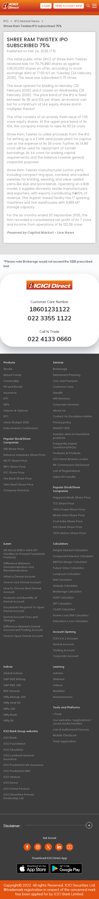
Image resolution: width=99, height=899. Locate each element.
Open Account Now (68, 5)
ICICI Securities (13, 749)
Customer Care (63, 386)
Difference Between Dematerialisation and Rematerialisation (18, 566)
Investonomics (63, 697)
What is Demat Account (19, 576)
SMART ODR (61, 428)
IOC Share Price (13, 472)
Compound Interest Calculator (73, 556)
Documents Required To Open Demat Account (23, 609)
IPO (6, 21)
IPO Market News (27, 21)
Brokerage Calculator (67, 591)
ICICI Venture (11, 777)
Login (46, 5)
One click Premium (65, 381)
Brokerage (60, 369)
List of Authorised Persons (71, 729)
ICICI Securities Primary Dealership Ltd (18, 796)
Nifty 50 (8, 720)
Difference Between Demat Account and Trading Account (23, 628)
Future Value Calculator (68, 568)
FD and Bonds (13, 386)
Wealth (58, 392)
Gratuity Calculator (65, 585)
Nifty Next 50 (11, 702)
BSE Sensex (11, 691)
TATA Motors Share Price (69, 533)
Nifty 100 (9, 708)
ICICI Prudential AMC (17, 771)
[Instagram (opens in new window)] (37, 847)
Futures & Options (15, 410)
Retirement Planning (66, 375)
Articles (58, 673)
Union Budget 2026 (16, 422)
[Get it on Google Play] (66, 868)
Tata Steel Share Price (18, 484)
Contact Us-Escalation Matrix (72, 416)
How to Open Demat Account (23, 636)
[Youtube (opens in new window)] (69, 847)
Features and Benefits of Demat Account (20, 599)
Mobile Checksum (65, 735)
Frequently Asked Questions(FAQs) (65, 445)
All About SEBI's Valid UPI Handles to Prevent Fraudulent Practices (24, 553)
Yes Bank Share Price (17, 478)
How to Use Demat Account (22, 582)
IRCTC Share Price (15, 460)
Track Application (64, 741)
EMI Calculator (62, 579)
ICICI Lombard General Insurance (18, 757)
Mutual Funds (12, 375)
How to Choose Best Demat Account (22, 590)
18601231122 (49, 309)
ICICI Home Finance (16, 788)
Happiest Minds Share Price (71, 497)
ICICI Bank (10, 737)
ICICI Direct (10, 782)
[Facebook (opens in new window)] (27, 847)
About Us (59, 410)
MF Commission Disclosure (71, 464)
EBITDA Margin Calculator (70, 562)
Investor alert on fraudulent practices (71, 435)
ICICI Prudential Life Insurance (23, 765)
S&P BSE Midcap (14, 679)
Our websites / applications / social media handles (72, 721)
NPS (6, 404)
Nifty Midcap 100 (14, 697)
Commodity (11, 381)
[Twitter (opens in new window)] (48, 847)
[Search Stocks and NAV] (88, 6)
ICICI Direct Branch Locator (70, 459)
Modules (59, 691)
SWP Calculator (63, 597)
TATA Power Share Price (69, 509)
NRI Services (61, 398)
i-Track (57, 714)
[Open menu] (94, 6)
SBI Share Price (13, 449)
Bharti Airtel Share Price (69, 515)
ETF (5, 398)
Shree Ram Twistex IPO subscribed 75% (32, 26)
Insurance (10, 392)
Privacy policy (62, 422)
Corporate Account (65, 656)
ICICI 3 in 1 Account (65, 638)
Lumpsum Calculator (67, 574)
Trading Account (64, 650)
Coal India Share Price (68, 521)
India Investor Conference (20, 428)
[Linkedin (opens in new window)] (59, 847)
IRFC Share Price (14, 466)
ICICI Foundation (14, 743)
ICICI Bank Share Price (67, 527)
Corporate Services (66, 404)
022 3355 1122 (49, 318)
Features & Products (67, 453)
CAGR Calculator (64, 609)
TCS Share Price (63, 503)
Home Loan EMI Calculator (70, 615)
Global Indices (13, 673)
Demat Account (63, 644)
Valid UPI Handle (64, 477)
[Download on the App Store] (33, 868)
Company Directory (16, 490)
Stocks (7, 369)
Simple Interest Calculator (70, 550)
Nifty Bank (10, 714)
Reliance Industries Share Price (24, 455)
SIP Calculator (62, 603)
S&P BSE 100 (12, 685)
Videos (58, 685)
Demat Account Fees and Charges (20, 618)
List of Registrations (66, 471)
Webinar (58, 679)
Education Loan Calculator (70, 621)
